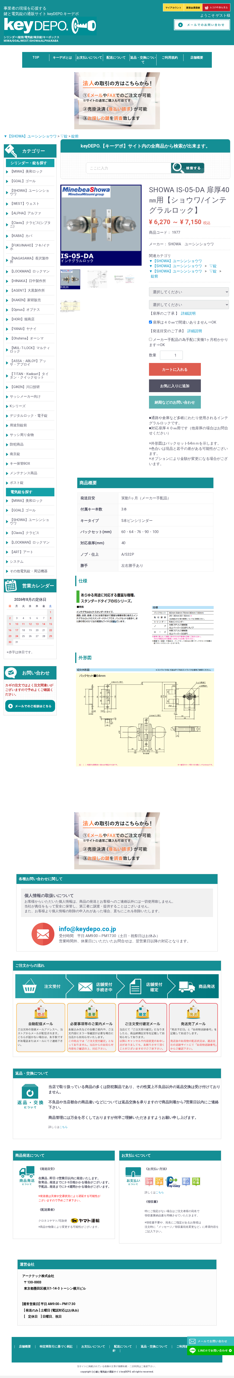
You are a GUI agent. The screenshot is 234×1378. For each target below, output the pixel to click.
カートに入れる (175, 369)
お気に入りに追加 (174, 386)
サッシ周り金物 (22, 435)
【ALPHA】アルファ (25, 213)
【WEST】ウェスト (25, 204)
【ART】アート (21, 552)
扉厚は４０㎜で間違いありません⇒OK (184, 322)
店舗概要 (196, 57)
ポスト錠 (17, 483)
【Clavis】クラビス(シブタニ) (30, 224)
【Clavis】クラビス (24, 533)
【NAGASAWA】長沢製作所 (29, 260)
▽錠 (64, 136)
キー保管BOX (20, 464)
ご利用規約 (170, 57)
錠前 (75, 136)
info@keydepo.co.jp (87, 929)
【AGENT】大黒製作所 (27, 291)
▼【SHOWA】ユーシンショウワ (30, 136)
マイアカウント (173, 7)
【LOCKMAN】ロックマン (30, 271)
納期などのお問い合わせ (175, 402)
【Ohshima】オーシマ (27, 339)
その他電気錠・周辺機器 (29, 571)
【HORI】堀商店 (22, 319)
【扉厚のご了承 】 (164, 313)
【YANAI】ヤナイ (23, 329)
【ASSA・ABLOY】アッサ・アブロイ (28, 363)
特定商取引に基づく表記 (56, 1346)
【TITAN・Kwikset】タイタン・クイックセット (29, 376)
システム (17, 561)
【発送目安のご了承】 (167, 331)
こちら (63, 1127)
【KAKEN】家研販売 (25, 300)
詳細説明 (188, 313)
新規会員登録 (193, 7)
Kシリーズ (18, 406)
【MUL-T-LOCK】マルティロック (30, 350)
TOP (35, 57)
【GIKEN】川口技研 (25, 387)
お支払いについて (89, 57)
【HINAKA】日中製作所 (28, 281)
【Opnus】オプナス (25, 310)
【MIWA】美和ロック (26, 172)
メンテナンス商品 (23, 473)
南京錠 (15, 454)
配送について (116, 57)
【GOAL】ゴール (23, 181)
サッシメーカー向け (25, 397)
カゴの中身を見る (219, 7)
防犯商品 (17, 445)
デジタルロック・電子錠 (29, 416)
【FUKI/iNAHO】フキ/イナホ (30, 247)
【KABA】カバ (21, 236)
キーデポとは (62, 57)
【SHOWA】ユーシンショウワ (29, 192)
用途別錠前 (18, 425)
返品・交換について (154, 1346)
